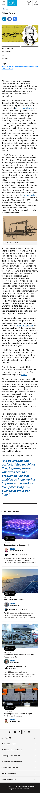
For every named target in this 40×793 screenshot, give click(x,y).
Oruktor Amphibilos (24, 325)
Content (5, 9)
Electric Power (7, 69)
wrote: (24, 374)
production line (30, 195)
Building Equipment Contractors (25, 66)
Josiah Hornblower (23, 108)
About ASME (7, 66)
